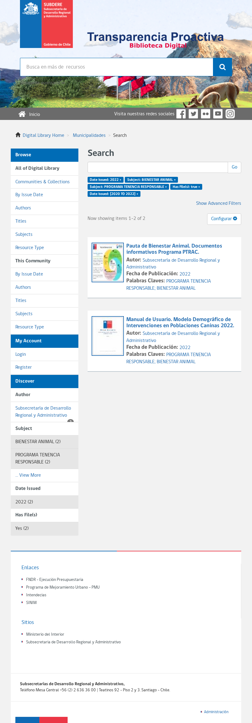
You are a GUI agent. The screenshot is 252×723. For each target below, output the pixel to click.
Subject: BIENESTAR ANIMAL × (151, 180)
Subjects (24, 234)
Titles (20, 221)
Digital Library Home (43, 135)
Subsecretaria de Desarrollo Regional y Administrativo (73, 642)
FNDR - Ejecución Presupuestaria (54, 580)
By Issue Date (29, 195)
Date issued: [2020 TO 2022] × (114, 194)
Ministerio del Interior (45, 634)
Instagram (230, 113)
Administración (216, 712)
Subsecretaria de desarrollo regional (46, 29)
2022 (185, 274)
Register (23, 367)
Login (20, 354)
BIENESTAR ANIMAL (176, 288)
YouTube (217, 113)
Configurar (222, 219)
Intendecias (36, 595)
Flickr (205, 113)
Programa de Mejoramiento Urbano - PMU (63, 587)
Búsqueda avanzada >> (42, 83)
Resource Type (29, 247)
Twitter (193, 113)
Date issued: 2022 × (105, 180)
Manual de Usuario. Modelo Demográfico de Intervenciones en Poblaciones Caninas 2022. (180, 323)
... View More (28, 475)
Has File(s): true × (186, 187)
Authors (23, 208)
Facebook (181, 113)
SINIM (31, 603)
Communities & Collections (42, 182)
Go (234, 167)
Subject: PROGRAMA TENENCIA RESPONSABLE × (128, 187)
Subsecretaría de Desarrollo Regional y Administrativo (43, 414)
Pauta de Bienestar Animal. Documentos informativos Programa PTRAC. (174, 249)
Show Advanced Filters (218, 203)
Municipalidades (89, 135)
